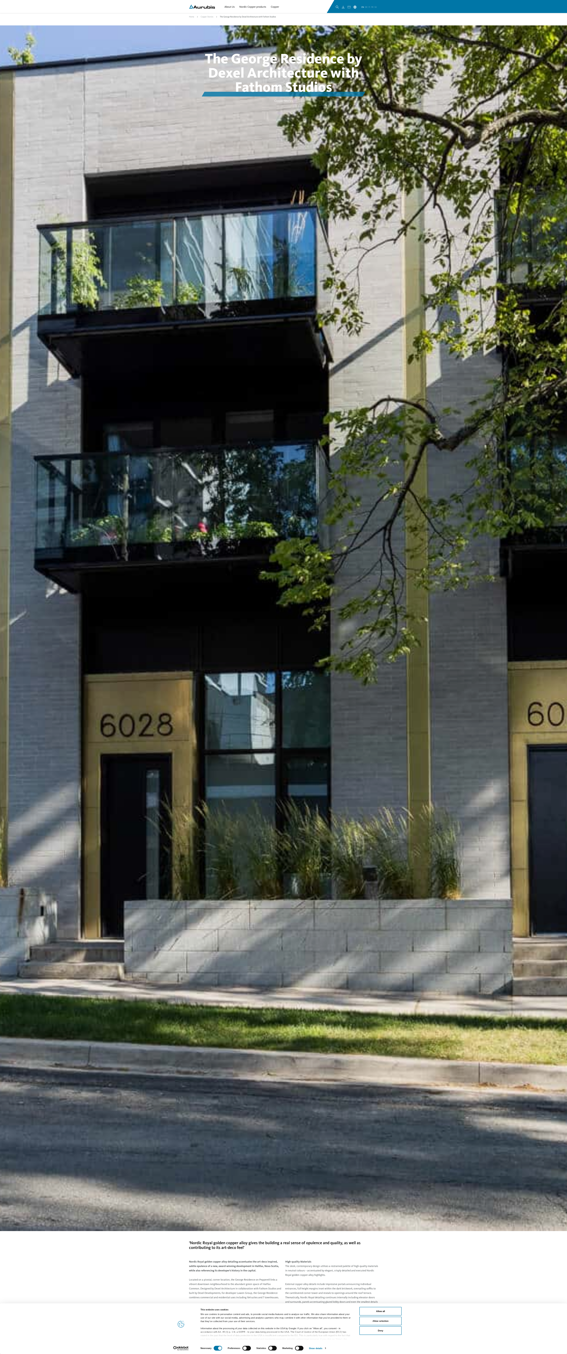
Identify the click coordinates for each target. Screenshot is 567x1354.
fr (372, 7)
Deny (380, 1330)
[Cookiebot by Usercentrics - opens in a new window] (181, 1348)
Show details (315, 1348)
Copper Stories (207, 17)
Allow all (380, 1311)
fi (370, 7)
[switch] (246, 1348)
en (362, 7)
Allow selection (381, 1321)
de (366, 7)
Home (191, 17)
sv (375, 7)
